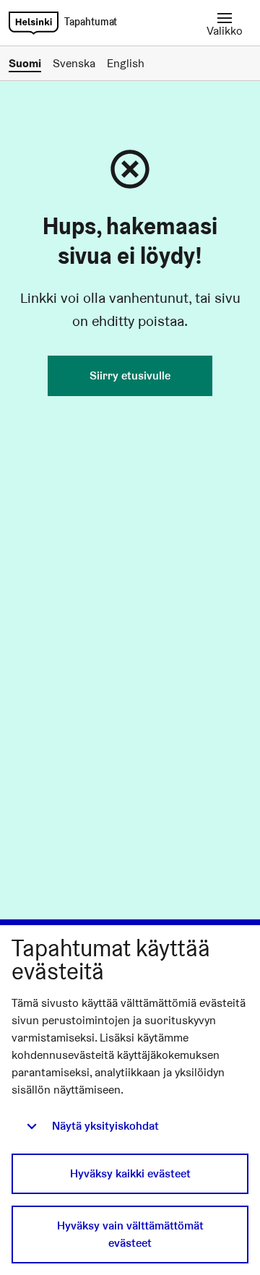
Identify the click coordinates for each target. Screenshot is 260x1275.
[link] (33, 23)
